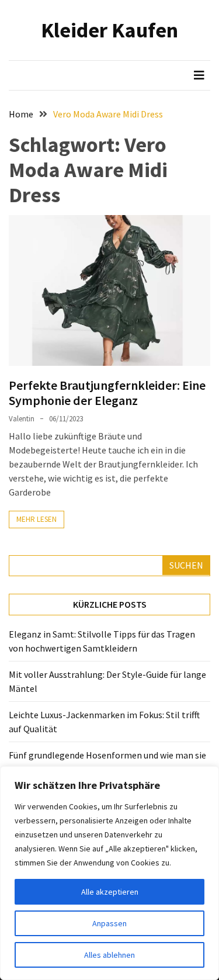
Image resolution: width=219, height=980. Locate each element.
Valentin (21, 419)
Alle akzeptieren (109, 891)
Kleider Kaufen (109, 30)
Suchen (186, 565)
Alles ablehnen (109, 955)
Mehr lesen (36, 519)
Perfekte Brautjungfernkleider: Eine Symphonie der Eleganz (107, 392)
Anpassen (109, 923)
